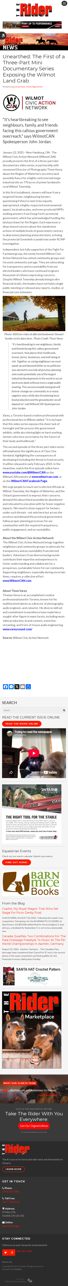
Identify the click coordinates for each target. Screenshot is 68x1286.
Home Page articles (34, 87)
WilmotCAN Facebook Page (29, 481)
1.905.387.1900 (10, 1191)
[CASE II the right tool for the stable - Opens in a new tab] (31, 813)
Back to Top (7, 1262)
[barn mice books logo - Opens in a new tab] (31, 883)
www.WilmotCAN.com (17, 580)
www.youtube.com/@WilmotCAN (24, 472)
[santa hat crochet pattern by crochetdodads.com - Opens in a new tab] (31, 975)
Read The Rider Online (22, 723)
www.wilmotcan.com (45, 476)
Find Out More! (17, 862)
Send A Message (10, 1226)
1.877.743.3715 (10, 1201)
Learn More (13, 1169)
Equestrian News (18, 87)
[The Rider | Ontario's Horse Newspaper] (34, 41)
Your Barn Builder (47, 1095)
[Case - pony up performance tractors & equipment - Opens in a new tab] (32, 24)
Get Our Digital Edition (34, 1125)
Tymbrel (17, 1269)
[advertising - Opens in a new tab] (31, 1029)
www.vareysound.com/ (17, 629)
